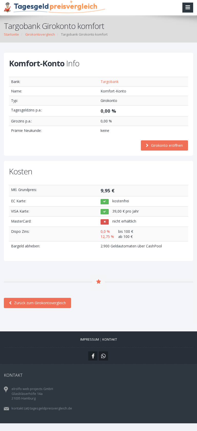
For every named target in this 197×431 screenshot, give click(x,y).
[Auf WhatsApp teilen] (103, 356)
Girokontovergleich (40, 34)
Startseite (11, 34)
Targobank (110, 81)
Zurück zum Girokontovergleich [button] (40, 302)
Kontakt (109, 339)
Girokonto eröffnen (167, 145)
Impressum (89, 339)
